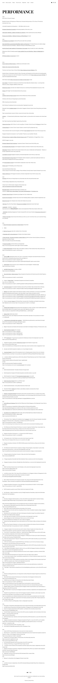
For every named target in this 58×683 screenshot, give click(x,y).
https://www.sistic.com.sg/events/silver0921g (11, 240)
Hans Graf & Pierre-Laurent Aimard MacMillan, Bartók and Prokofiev (15, 44)
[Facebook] (53, 2)
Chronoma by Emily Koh (40, 212)
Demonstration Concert (8, 162)
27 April (30, 79)
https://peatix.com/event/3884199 (28, 70)
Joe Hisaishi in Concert (6, 154)
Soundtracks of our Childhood (10, 412)
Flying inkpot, (21, 191)
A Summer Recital (7, 352)
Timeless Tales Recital (7, 248)
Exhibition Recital (13, 108)
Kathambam (4, 149)
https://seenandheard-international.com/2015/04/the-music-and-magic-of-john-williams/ (20, 554)
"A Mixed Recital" (5, 127)
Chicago (4, 90)
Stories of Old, (6, 314)
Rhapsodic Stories (5, 189)
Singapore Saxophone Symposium (9, 29)
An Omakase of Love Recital (7, 40)
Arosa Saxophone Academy (9, 329)
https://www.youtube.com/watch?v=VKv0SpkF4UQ (12, 422)
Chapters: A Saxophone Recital (10, 393)
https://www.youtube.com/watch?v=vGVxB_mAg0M (33, 484)
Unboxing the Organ (6, 124)
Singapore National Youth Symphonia (9, 143)
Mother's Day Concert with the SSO (9, 66)
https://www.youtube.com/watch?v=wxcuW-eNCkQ (12, 277)
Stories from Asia (5, 200)
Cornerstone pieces (8, 286)
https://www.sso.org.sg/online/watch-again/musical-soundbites (15, 245)
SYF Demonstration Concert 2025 (9, 55)
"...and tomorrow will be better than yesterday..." (13, 320)
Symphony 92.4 (35, 191)
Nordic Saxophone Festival (9, 380)
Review (38, 124)
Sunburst (27, 419)
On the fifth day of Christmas (9, 403)
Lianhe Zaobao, (15, 191)
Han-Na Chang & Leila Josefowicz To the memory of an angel (14, 48)
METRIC (5, 291)
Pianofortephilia (27, 191)
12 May (17, 66)
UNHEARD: (5, 212)
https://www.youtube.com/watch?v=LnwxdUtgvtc (25, 302)
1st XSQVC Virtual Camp (8, 269)
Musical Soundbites (7, 243)
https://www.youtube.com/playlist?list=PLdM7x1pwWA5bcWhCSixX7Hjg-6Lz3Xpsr (28, 353)
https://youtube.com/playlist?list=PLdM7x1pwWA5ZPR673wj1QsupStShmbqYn (23, 481)
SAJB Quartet (6, 264)
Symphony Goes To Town (7, 194)
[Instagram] (55, 2)
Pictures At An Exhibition (22, 204)
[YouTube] (51, 2)
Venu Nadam (5, 82)
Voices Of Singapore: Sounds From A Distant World (13, 224)
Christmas (4, 178)
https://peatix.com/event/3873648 (38, 74)
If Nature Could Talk (6, 216)
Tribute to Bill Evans (6, 173)
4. (9, 234)
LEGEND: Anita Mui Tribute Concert (9, 95)
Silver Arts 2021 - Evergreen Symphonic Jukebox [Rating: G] (15, 237)
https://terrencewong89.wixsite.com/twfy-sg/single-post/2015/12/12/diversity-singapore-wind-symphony (23, 503)
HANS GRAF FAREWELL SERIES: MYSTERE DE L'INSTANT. (13, 32)
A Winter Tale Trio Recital (9, 307)
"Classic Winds (10, 280)
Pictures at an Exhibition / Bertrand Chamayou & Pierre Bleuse (14, 35)
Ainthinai (4, 116)
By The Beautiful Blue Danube (8, 146)
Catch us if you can (7, 231)
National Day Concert (21, 342)
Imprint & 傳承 (6, 256)
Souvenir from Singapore (7, 197)
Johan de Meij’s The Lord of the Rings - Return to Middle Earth (30, 51)
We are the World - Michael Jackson (11, 274)
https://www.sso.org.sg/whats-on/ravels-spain (20, 79)
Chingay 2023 (5, 165)
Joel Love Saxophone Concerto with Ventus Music (12, 186)
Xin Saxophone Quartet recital (23, 376)
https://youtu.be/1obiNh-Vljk (8, 390)
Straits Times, (9, 191)
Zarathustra (8, 337)
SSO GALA (5, 204)
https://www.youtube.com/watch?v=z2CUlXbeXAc (19, 525)
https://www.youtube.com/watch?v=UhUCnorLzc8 (12, 250)
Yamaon (13, 301)
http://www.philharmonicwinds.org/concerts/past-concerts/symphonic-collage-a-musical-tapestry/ (22, 451)
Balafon (13, 388)
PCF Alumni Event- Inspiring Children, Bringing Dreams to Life (14, 137)
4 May (36, 70)
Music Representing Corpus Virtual (9, 157)
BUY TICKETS (27, 130)
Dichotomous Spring (6, 87)
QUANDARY (5, 207)
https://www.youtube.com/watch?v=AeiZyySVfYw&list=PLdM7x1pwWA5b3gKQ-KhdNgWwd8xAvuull (22, 288)
